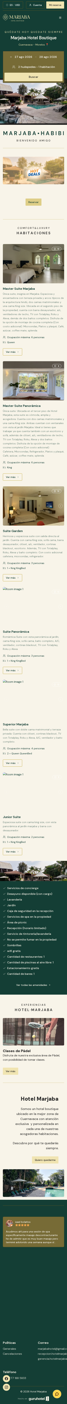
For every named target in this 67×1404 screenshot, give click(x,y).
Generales (9, 1349)
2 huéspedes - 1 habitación (36, 67)
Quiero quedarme (45, 1160)
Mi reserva (55, 5)
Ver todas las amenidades (31, 985)
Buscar (33, 77)
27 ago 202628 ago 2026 (36, 57)
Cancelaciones (12, 1354)
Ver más (14, 352)
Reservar (33, 202)
